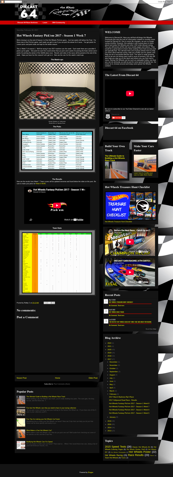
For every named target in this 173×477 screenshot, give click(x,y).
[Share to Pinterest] (54, 303)
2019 (110, 353)
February (113, 394)
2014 (110, 427)
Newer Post (21, 378)
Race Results (136, 455)
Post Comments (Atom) (62, 384)
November (114, 365)
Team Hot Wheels (111, 458)
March (112, 391)
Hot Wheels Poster (140, 451)
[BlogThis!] (47, 303)
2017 (110, 359)
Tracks (123, 458)
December (114, 362)
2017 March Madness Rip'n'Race (121, 397)
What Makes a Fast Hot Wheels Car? (39, 430)
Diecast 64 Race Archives (27, 22)
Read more (121, 305)
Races (152, 455)
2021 (110, 346)
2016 (110, 421)
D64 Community (58, 22)
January (113, 417)
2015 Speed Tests (115, 446)
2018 (110, 356)
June (112, 381)
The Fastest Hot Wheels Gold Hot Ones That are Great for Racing (130, 322)
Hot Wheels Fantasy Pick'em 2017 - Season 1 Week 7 (129, 406)
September (114, 372)
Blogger (90, 472)
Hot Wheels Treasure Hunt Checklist (118, 222)
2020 (110, 349)
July (111, 378)
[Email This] (45, 303)
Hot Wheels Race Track (116, 312)
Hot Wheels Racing (114, 455)
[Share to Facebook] (51, 303)
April (111, 388)
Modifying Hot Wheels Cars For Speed (39, 442)
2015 (110, 424)
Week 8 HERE (41, 183)
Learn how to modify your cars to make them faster (143, 174)
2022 (110, 343)
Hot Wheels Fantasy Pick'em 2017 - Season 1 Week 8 (129, 403)
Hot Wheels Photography (118, 452)
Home (57, 378)
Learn (45, 22)
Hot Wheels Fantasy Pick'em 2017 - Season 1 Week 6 (129, 410)
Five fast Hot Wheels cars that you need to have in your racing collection (51, 408)
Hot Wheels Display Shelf (136, 449)
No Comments (113, 305)
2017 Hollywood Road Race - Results (123, 400)
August (112, 375)
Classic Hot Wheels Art (141, 447)
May (111, 384)
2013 (110, 431)
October (113, 368)
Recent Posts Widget (151, 329)
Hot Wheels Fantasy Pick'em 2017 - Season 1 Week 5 (129, 413)
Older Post (93, 378)
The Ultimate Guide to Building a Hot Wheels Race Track (45, 396)
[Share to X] (49, 303)
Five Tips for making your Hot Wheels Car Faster (43, 419)
